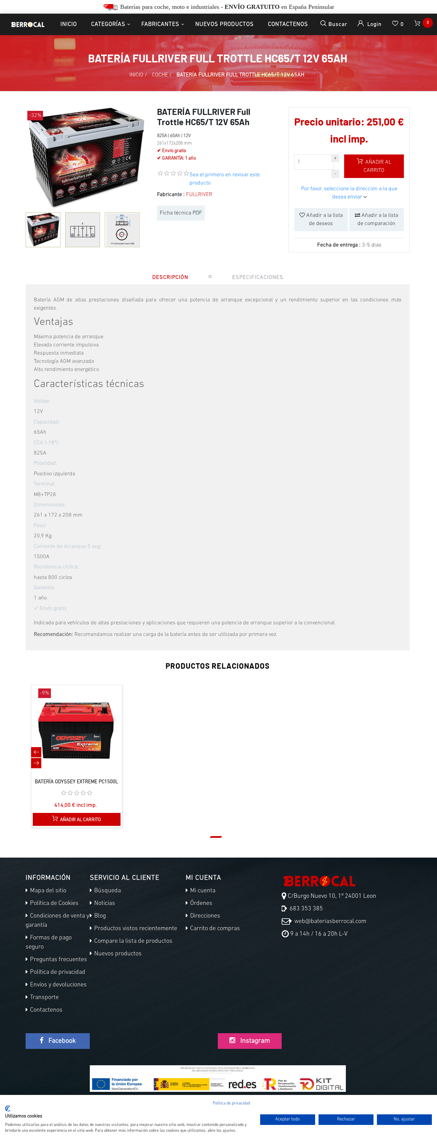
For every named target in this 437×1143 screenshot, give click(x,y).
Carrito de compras (214, 929)
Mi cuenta (202, 891)
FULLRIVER (199, 194)
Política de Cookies (54, 904)
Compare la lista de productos (132, 941)
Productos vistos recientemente (135, 929)
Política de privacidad (57, 972)
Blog (99, 916)
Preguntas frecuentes (58, 960)
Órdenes (200, 904)
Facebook (61, 1041)
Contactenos (288, 24)
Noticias (104, 904)
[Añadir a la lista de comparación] (69, 735)
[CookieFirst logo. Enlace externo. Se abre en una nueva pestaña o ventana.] (7, 1108)
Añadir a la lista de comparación (377, 219)
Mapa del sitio (47, 891)
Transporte (44, 998)
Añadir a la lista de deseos (324, 219)
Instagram (254, 1041)
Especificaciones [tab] (257, 277)
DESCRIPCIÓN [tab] (170, 277)
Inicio (68, 24)
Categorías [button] (108, 24)
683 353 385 (305, 909)
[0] (418, 24)
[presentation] (36, 752)
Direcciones (204, 916)
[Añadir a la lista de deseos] (83, 735)
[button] (216, 837)
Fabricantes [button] (160, 24)
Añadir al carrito (377, 166)
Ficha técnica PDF (181, 213)
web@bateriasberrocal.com (329, 922)
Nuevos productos (224, 24)
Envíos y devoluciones (58, 985)
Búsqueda (107, 891)
